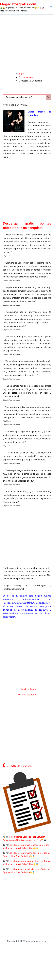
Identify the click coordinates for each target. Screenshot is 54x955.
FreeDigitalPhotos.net (13, 589)
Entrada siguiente (27, 694)
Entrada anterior (27, 689)
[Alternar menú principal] (51, 7)
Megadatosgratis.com (18, 4)
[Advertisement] (27, 43)
